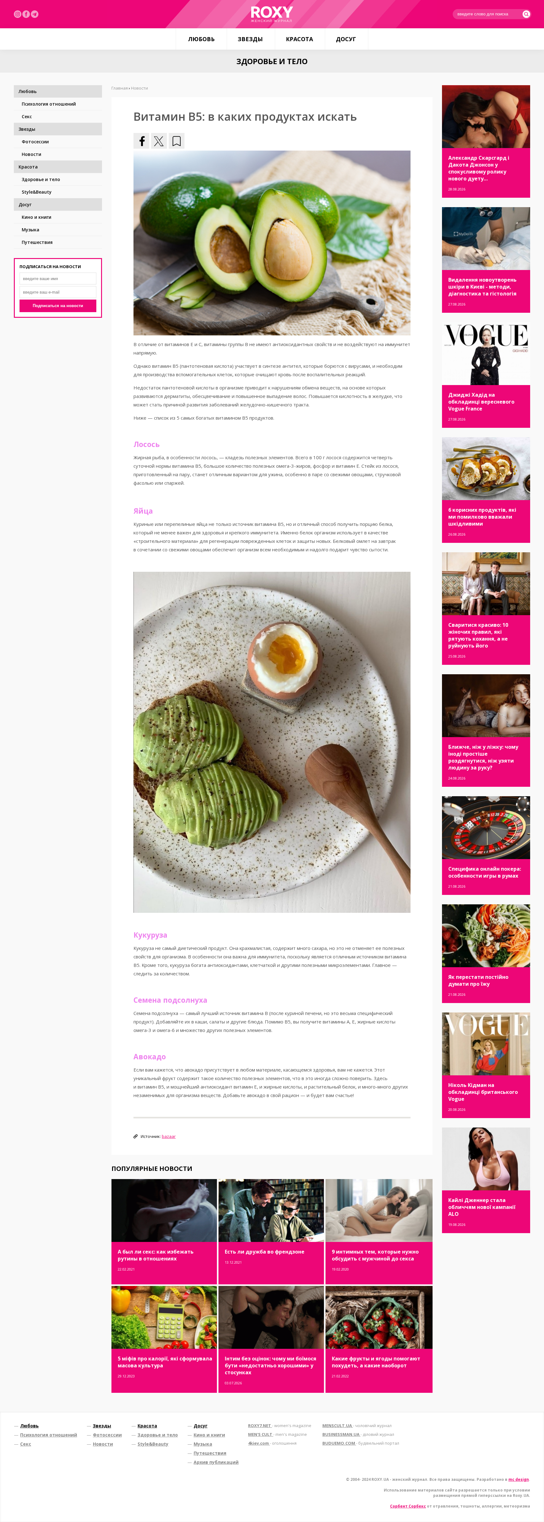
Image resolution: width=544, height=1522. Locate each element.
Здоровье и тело (41, 179)
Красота (299, 39)
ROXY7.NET (279, 1425)
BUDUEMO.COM (360, 1443)
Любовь (201, 39)
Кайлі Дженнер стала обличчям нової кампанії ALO (481, 1207)
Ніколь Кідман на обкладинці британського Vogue (483, 1092)
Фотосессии (35, 142)
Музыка (30, 230)
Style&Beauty (37, 192)
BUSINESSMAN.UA (358, 1434)
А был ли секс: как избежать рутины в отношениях (156, 1255)
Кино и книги (36, 217)
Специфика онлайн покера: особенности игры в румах (484, 872)
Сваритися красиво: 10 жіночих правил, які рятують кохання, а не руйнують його (478, 635)
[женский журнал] (272, 14)
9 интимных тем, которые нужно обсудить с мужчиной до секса (375, 1255)
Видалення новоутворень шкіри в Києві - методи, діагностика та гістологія (482, 286)
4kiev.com (272, 1443)
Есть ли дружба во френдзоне (264, 1251)
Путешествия (37, 242)
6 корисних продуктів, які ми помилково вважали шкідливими (482, 516)
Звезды (250, 39)
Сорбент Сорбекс (408, 1506)
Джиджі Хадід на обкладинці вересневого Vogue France (481, 401)
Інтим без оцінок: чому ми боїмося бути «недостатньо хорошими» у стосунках (270, 1365)
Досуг (346, 39)
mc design (518, 1479)
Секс (27, 116)
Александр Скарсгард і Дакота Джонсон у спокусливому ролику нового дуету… (478, 168)
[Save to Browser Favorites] (176, 141)
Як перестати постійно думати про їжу (478, 980)
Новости (31, 154)
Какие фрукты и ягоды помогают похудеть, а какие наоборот (376, 1362)
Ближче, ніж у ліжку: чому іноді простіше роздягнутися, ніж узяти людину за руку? (483, 757)
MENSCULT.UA (357, 1425)
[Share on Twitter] (159, 141)
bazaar (169, 1136)
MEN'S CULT (277, 1434)
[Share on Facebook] (141, 141)
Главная (119, 88)
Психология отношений (49, 104)
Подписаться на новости (58, 305)
